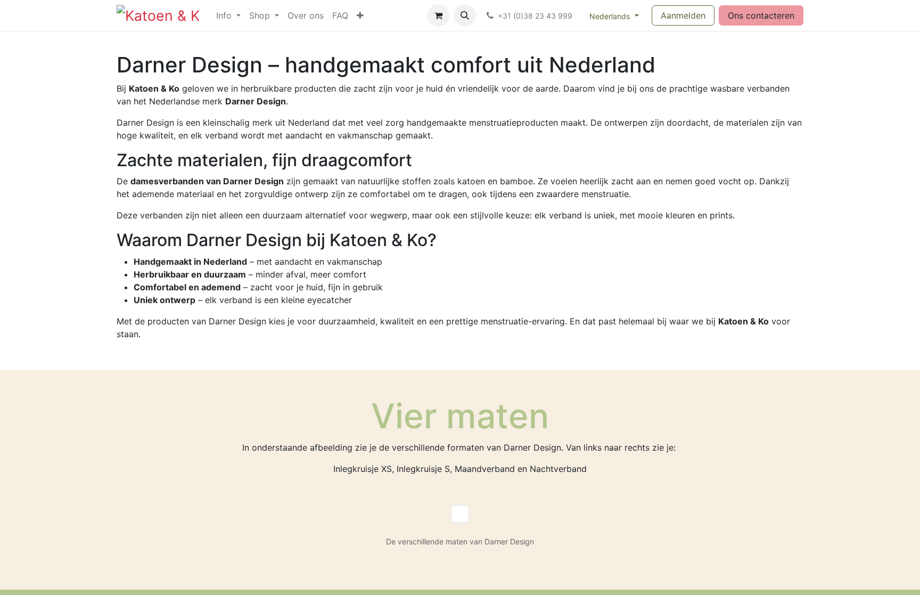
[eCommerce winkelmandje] (438, 15)
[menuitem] (228, 15)
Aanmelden (683, 15)
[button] (465, 15)
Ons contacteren (761, 15)
